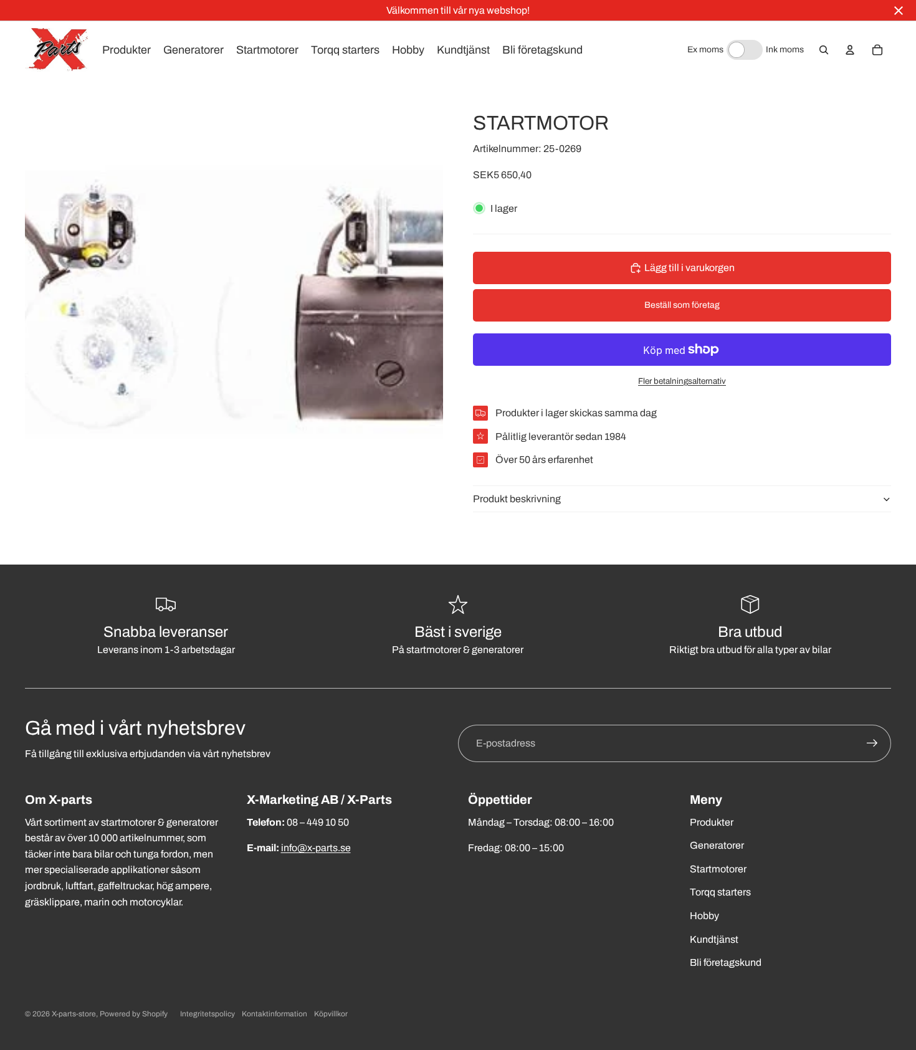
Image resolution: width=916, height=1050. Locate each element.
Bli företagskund (725, 962)
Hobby (704, 915)
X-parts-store (74, 1013)
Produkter (711, 822)
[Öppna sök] (823, 50)
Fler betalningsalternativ (682, 381)
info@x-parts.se (316, 847)
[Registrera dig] (872, 743)
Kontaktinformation (274, 1013)
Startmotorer (718, 869)
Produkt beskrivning (517, 499)
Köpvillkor (331, 1013)
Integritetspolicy (207, 1013)
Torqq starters (720, 892)
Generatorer (717, 845)
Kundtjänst (714, 939)
